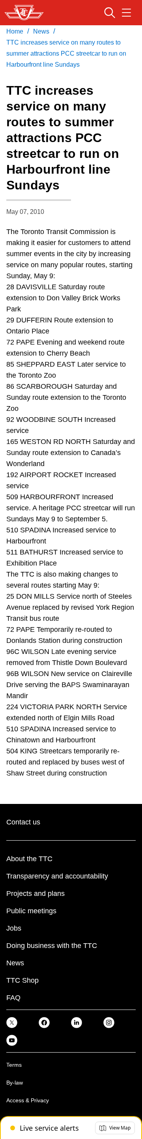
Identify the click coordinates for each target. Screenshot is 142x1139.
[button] (115, 1128)
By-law (14, 1082)
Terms (14, 1065)
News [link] (41, 31)
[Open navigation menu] (126, 13)
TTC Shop (22, 980)
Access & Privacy (27, 1100)
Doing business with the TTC (51, 946)
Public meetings (31, 911)
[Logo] (24, 12)
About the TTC (29, 859)
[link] (11, 1022)
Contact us (23, 822)
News (15, 963)
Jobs (13, 928)
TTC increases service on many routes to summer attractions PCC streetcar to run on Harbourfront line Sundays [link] (66, 53)
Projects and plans (35, 893)
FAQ (13, 998)
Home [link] (14, 31)
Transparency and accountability (57, 876)
